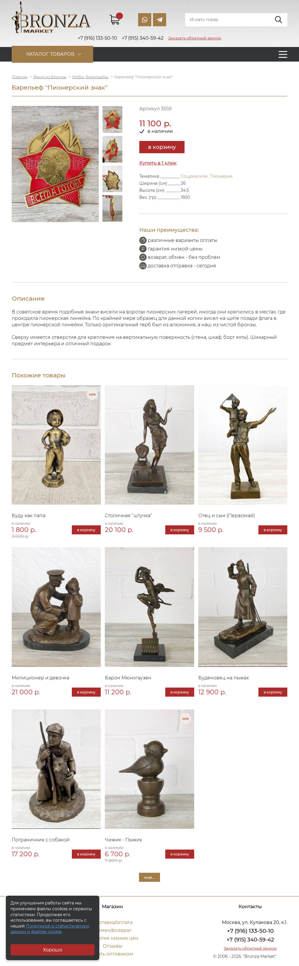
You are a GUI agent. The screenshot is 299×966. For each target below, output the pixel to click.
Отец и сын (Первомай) (226, 515)
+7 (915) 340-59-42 (250, 940)
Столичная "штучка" (128, 515)
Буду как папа (28, 515)
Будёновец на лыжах (223, 678)
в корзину (162, 147)
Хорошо (52, 950)
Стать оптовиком (112, 954)
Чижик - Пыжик (123, 840)
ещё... (149, 877)
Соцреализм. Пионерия (206, 176)
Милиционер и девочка (40, 678)
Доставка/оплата (112, 922)
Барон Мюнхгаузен (128, 678)
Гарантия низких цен (112, 938)
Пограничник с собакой (40, 840)
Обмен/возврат (112, 930)
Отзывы (112, 946)
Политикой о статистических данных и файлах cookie (50, 928)
